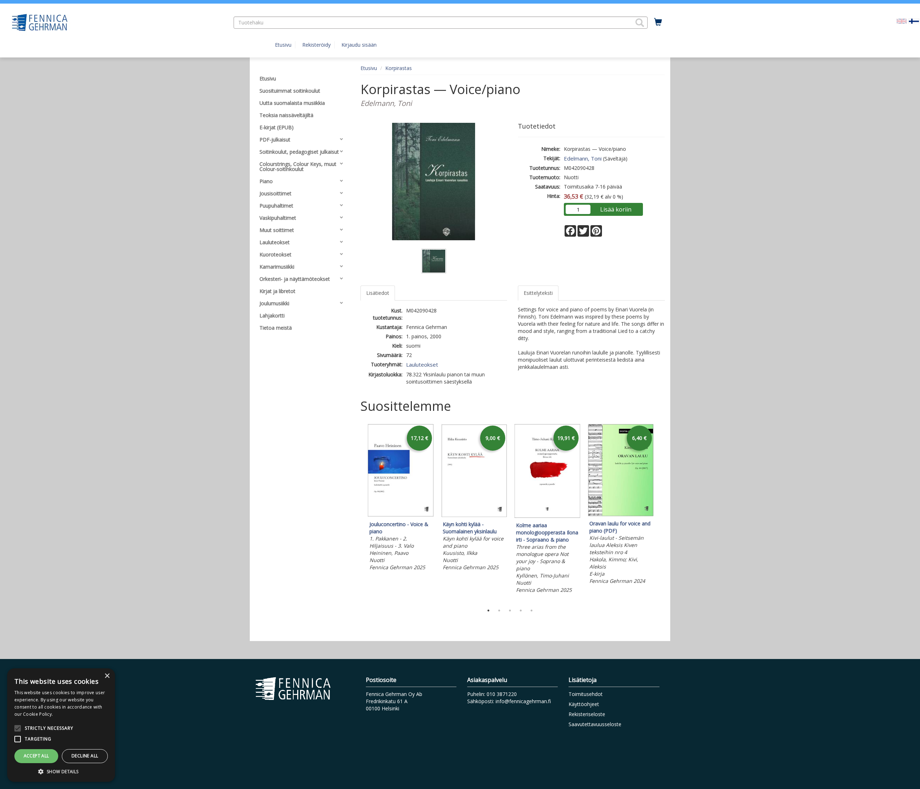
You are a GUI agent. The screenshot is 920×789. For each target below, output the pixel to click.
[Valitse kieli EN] (902, 20)
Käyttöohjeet (584, 704)
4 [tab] (520, 610)
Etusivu (283, 44)
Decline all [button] (85, 756)
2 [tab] (499, 610)
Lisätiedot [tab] (377, 292)
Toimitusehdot (586, 694)
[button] (639, 22)
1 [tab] (488, 610)
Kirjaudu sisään (359, 44)
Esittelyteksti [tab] (538, 292)
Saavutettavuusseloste (595, 724)
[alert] (61, 725)
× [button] (107, 676)
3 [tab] (510, 610)
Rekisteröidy (316, 44)
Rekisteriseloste (587, 714)
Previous (358, 512)
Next (661, 512)
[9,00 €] (474, 515)
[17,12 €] (401, 515)
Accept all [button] (36, 756)
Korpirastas (398, 68)
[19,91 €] (547, 516)
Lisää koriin (615, 209)
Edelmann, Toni (583, 158)
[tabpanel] (400, 498)
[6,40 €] (621, 514)
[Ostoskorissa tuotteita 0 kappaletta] (658, 22)
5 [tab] (531, 610)
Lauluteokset (422, 364)
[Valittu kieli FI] (914, 20)
